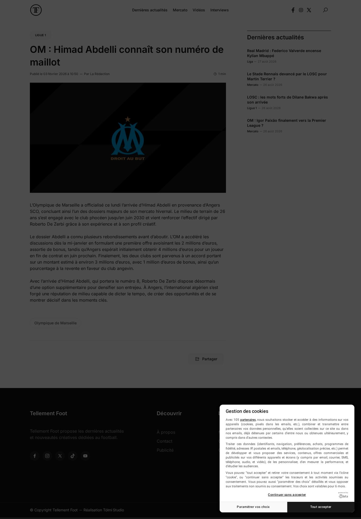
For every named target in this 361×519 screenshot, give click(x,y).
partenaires (248, 420)
